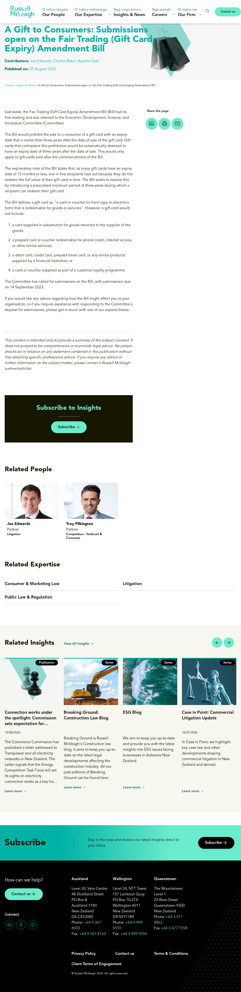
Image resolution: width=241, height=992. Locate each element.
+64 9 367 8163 (92, 934)
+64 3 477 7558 (174, 928)
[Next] (229, 642)
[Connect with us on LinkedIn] (9, 924)
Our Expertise (91, 12)
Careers (161, 12)
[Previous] (217, 642)
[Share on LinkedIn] (151, 124)
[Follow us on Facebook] (21, 924)
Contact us (228, 11)
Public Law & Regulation (28, 597)
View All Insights (76, 643)
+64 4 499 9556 (133, 934)
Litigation (132, 584)
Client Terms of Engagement (96, 964)
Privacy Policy (84, 954)
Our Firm (187, 12)
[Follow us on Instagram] (32, 924)
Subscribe (66, 427)
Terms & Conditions (171, 954)
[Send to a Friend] (177, 124)
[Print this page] (164, 124)
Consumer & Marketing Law (32, 584)
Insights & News (129, 12)
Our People (55, 12)
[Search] (207, 11)
